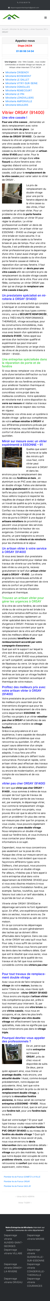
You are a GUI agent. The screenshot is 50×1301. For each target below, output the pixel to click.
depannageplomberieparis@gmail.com (25, 8)
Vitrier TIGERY (24, 1203)
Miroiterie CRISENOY (17, 72)
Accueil (5, 29)
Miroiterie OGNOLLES (17, 86)
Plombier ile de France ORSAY (17, 1181)
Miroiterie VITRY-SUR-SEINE (21, 83)
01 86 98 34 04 (25, 51)
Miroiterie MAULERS (16, 105)
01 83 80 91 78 (24, 2)
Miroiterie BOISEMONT (18, 76)
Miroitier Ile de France (19, 29)
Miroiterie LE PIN (14, 94)
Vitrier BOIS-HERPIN (25, 1196)
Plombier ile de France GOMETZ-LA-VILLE (22, 1177)
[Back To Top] (43, 1295)
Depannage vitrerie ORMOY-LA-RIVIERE (13, 1268)
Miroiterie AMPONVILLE (18, 101)
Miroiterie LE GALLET (17, 79)
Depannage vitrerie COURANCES (34, 1282)
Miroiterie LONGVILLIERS (19, 97)
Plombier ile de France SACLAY (17, 1186)
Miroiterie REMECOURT (18, 90)
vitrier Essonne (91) (38, 29)
